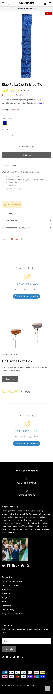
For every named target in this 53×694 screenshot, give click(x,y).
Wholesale (6, 589)
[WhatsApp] (27, 565)
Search (5, 601)
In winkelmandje (26, 146)
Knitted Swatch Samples (12, 581)
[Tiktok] (17, 565)
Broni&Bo (15, 109)
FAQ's (4, 597)
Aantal (5, 129)
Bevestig (9, 649)
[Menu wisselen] (3, 3)
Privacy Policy (8, 609)
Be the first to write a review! (26, 296)
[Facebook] (8, 565)
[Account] (44, 3)
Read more (10, 379)
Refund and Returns (10, 585)
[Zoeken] (8, 3)
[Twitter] (3, 565)
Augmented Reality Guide (13, 614)
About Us (6, 593)
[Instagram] (13, 565)
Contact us (6, 605)
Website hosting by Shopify (25, 685)
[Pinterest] (22, 565)
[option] (26, 46)
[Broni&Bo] (26, 3)
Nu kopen (26, 155)
